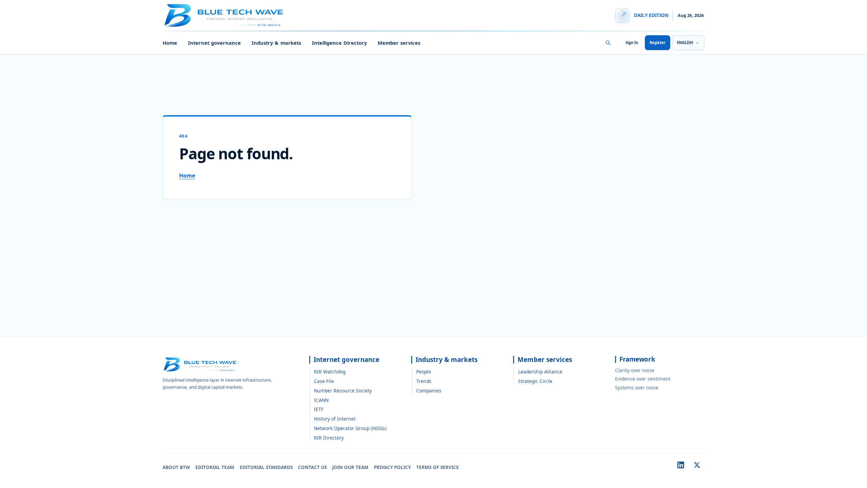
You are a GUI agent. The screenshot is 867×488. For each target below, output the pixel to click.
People (423, 371)
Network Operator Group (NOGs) (350, 428)
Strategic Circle (535, 381)
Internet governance (214, 42)
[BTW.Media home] (223, 15)
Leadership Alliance (540, 371)
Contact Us (312, 467)
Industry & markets (276, 42)
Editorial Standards (266, 467)
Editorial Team (214, 467)
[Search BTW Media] (607, 42)
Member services (399, 42)
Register (657, 42)
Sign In (632, 42)
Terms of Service (437, 467)
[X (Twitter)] (697, 465)
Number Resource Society (343, 390)
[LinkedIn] (680, 465)
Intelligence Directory (339, 42)
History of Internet (335, 419)
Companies (428, 390)
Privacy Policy (392, 467)
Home (170, 42)
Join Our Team (350, 467)
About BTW (176, 467)
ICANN (321, 400)
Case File (324, 381)
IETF (318, 409)
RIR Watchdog (329, 371)
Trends (423, 381)
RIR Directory (329, 438)
